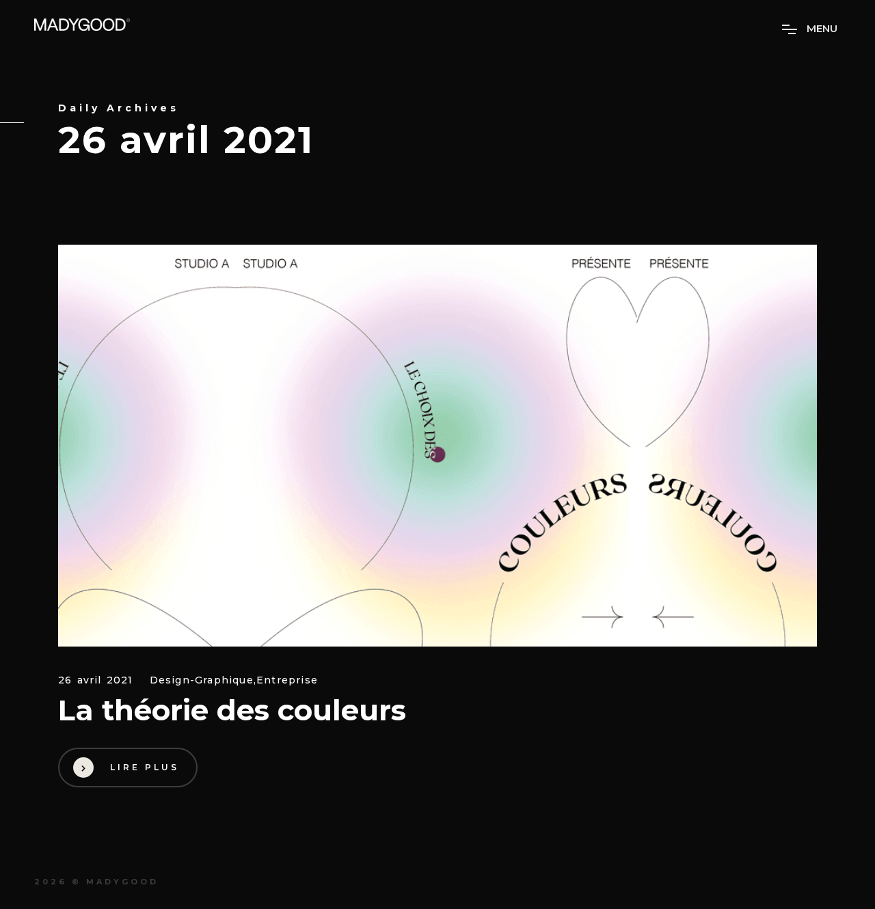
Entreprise (287, 680)
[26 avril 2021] (437, 446)
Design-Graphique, (203, 680)
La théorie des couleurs (232, 710)
